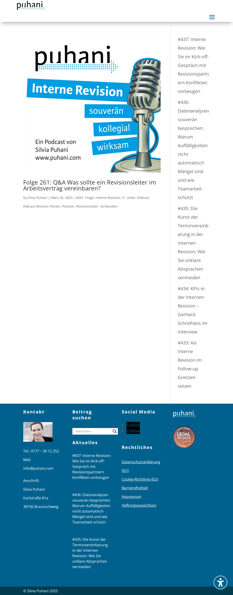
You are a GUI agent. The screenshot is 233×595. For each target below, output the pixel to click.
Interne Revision (108, 197)
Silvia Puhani (37, 197)
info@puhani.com (38, 468)
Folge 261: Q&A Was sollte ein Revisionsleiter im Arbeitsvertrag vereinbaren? (89, 185)
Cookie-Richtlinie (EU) (140, 479)
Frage (89, 197)
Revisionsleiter (87, 206)
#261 (80, 197)
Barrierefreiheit (135, 487)
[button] (212, 17)
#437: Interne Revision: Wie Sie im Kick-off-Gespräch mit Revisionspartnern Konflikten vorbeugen (193, 65)
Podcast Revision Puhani (41, 206)
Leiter (131, 197)
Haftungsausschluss (139, 505)
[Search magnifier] (114, 431)
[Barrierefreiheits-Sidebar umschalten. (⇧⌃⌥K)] (220, 582)
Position (68, 206)
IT (123, 197)
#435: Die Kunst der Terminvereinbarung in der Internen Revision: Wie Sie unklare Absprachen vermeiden (193, 243)
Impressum (131, 496)
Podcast (143, 197)
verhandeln (109, 206)
